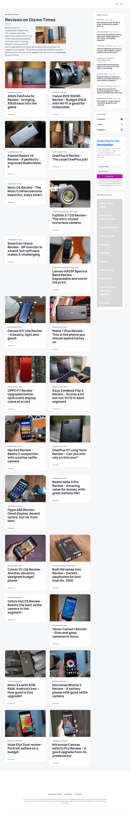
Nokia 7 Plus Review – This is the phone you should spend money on (68, 336)
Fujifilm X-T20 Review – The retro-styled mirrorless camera (70, 219)
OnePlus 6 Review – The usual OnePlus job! (70, 157)
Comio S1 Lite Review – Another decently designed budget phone (25, 575)
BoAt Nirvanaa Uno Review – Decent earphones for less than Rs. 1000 (66, 575)
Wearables (100, 20)
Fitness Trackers (57, 267)
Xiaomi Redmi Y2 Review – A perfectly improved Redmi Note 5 (24, 161)
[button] (117, 4)
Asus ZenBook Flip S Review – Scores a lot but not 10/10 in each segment (68, 396)
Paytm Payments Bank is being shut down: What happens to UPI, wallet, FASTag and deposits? (109, 37)
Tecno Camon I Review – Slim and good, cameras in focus (69, 633)
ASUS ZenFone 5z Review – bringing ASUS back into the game (22, 101)
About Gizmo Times (55, 794)
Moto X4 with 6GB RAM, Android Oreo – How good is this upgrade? (23, 690)
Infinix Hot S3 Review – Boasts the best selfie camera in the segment (25, 606)
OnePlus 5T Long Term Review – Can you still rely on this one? (69, 454)
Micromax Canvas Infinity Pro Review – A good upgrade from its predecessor (69, 750)
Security (101, 86)
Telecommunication (103, 60)
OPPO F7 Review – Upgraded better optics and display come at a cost (22, 396)
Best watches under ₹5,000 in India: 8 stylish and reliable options (108, 24)
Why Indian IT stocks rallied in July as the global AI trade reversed (108, 103)
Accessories (56, 566)
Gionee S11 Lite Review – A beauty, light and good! (25, 334)
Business (106, 32)
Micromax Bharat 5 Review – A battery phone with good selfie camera (70, 690)
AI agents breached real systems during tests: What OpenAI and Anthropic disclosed (109, 91)
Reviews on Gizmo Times (15, 92)
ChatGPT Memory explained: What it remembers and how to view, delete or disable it (109, 79)
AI (97, 46)
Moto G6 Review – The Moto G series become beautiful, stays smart (25, 191)
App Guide (100, 32)
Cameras (55, 212)
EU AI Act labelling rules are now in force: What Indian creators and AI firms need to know (109, 50)
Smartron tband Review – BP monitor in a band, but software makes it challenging (25, 249)
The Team (78, 794)
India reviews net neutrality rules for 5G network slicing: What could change (108, 66)
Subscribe (109, 176)
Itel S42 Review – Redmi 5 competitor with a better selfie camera (23, 455)
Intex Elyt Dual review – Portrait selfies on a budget (25, 748)
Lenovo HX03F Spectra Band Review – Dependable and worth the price (69, 276)
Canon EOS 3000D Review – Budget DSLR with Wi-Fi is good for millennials (69, 101)
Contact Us (68, 794)
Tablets (76, 212)
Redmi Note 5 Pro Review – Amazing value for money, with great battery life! (68, 487)
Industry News (107, 98)
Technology (108, 46)
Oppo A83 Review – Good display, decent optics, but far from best (24, 515)
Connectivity (101, 58)
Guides (105, 74)
